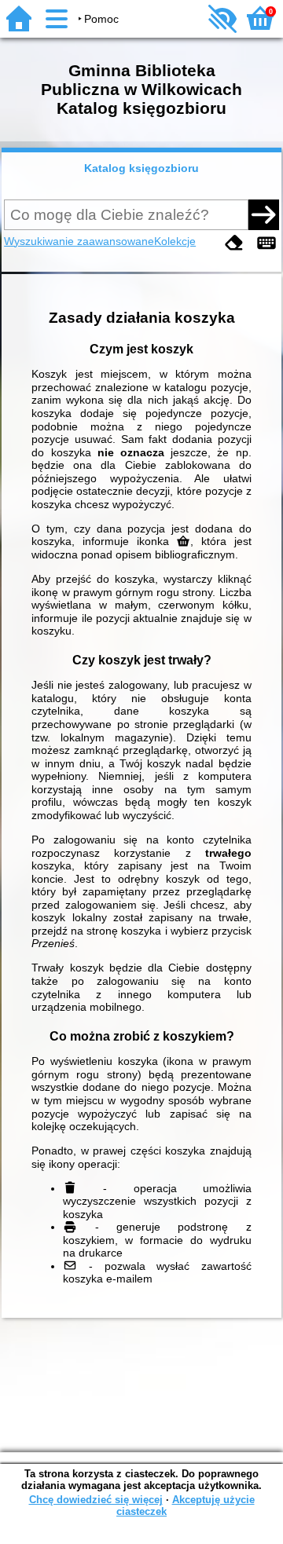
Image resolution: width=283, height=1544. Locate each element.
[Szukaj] (263, 214)
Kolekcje (175, 241)
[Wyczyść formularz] (234, 243)
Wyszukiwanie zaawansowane (79, 241)
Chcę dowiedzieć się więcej (96, 1500)
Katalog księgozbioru (141, 168)
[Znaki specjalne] (266, 243)
